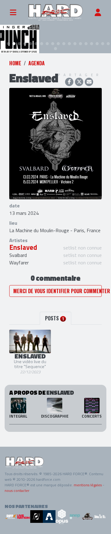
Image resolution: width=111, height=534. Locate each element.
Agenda (36, 63)
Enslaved (23, 247)
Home (15, 63)
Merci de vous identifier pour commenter (57, 291)
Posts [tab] (54, 318)
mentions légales (88, 485)
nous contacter (17, 490)
